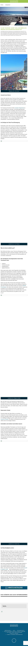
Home (2, 4)
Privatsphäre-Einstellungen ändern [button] (14, 631)
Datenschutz (20, 630)
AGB (14, 630)
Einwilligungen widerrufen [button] (15, 634)
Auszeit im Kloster (4, 419)
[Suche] (27, 1)
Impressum (8, 630)
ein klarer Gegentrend (19, 107)
